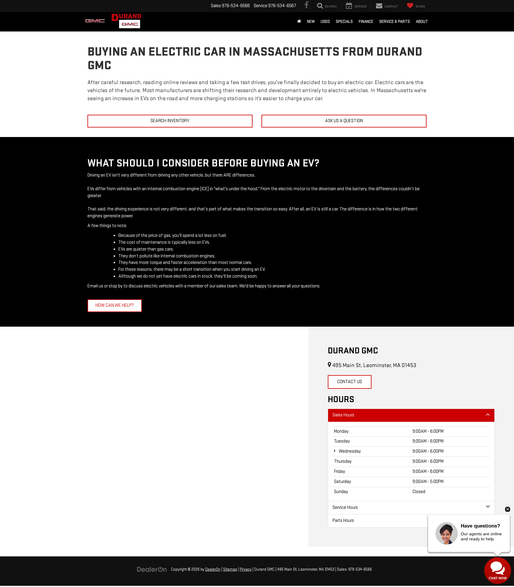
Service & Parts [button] (394, 21)
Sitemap (230, 569)
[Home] (299, 21)
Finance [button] (366, 21)
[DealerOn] (152, 569)
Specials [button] (344, 21)
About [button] (422, 21)
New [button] (311, 21)
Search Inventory (170, 121)
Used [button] (325, 21)
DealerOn (212, 569)
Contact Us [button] (349, 382)
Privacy (246, 569)
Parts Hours (343, 520)
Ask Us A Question (344, 121)
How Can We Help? (114, 305)
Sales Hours (343, 415)
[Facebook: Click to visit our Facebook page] (306, 6)
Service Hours (345, 507)
